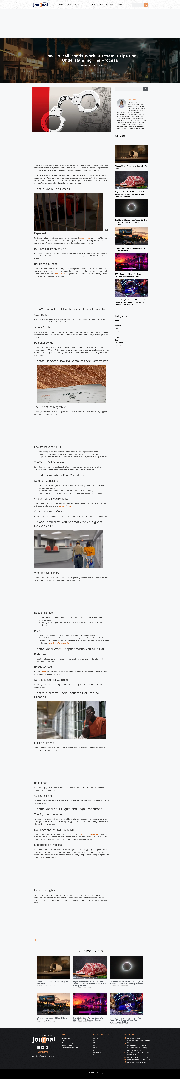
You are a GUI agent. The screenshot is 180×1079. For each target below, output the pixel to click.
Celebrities (109, 5)
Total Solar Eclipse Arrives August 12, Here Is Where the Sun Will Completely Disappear (131, 222)
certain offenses (65, 506)
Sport (100, 5)
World (93, 5)
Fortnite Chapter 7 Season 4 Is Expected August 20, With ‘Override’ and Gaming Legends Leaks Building (130, 302)
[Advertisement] (90, 23)
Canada (120, 5)
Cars (70, 5)
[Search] (146, 5)
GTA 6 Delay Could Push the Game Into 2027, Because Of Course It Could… (88, 1019)
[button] (38, 1047)
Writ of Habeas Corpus (89, 834)
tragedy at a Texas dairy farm (60, 643)
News (77, 5)
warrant (43, 672)
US (84, 5)
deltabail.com (60, 274)
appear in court (84, 238)
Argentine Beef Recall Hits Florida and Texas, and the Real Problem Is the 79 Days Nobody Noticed (129, 194)
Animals (62, 5)
